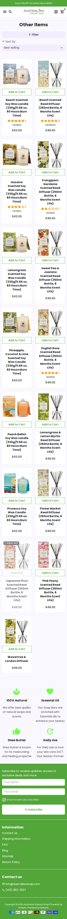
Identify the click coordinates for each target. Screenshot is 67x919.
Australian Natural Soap (36, 904)
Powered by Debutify (38, 907)
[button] (16, 121)
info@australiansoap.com (21, 884)
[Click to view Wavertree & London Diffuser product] (16, 631)
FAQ (5, 845)
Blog (5, 850)
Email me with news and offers (23, 799)
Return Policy (11, 862)
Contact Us (9, 833)
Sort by (8, 42)
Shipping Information (16, 839)
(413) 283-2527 (14, 890)
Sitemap (7, 856)
